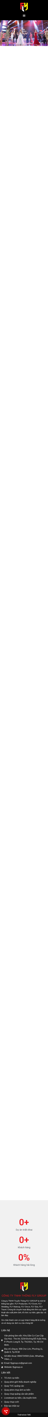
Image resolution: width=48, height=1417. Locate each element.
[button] (24, 15)
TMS (29, 1415)
